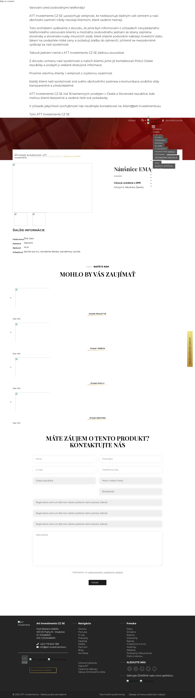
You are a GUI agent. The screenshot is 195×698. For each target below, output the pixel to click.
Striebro (160, 140)
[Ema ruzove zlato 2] (39, 219)
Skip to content (7, 1)
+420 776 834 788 (49, 644)
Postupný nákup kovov (139, 653)
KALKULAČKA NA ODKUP (41, 670)
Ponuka (157, 135)
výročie (76, 251)
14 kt (26, 247)
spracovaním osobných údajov (105, 572)
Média (81, 644)
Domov (157, 129)
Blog (156, 180)
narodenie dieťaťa (49, 251)
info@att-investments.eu (52, 647)
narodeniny (66, 251)
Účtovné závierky (87, 663)
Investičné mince (165, 152)
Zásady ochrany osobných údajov (147, 694)
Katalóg (157, 169)
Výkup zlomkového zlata (91, 672)
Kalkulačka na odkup (190, 351)
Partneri (158, 183)
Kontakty (83, 653)
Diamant (28, 243)
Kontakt (158, 186)
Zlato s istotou (164, 166)
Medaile (131, 650)
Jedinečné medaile (166, 157)
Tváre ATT (158, 174)
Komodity (158, 160)
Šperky (159, 143)
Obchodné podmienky (112, 694)
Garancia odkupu (88, 669)
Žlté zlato (29, 238)
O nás (156, 132)
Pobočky (158, 172)
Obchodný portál (173, 120)
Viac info (16, 319)
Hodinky (160, 154)
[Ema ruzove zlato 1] (20, 219)
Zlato (158, 138)
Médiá (156, 177)
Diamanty (160, 149)
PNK (157, 163)
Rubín (158, 146)
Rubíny (131, 635)
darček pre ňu (31, 251)
